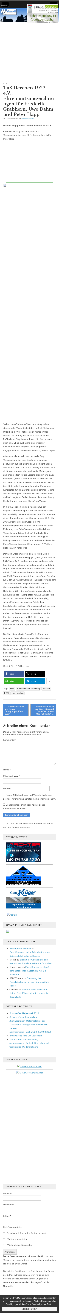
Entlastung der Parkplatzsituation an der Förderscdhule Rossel (29, 982)
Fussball (46, 689)
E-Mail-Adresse (11, 776)
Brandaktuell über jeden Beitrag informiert (27, 1233)
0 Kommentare (28, 118)
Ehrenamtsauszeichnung (28, 689)
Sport (5, 84)
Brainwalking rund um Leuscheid (25, 1035)
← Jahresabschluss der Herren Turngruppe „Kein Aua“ (14, 710)
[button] (14, 674)
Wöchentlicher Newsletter (19, 1245)
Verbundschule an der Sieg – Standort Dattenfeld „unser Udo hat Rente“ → (44, 710)
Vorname (7, 1193)
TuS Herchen (17, 693)
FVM (6, 693)
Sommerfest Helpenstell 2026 (24, 1013)
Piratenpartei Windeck (20, 948)
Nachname (8, 1204)
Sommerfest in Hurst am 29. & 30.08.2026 (30, 1032)
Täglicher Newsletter (16, 1239)
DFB (12, 689)
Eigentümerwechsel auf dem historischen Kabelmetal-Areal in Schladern (29, 971)
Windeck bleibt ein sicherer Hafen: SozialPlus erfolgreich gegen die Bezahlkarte (29, 993)
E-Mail (7, 1216)
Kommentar (9, 740)
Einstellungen (29, 1309)
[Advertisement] (29, 51)
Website (7, 788)
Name (7, 769)
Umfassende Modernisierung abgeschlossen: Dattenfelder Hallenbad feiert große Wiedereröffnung (29, 1043)
